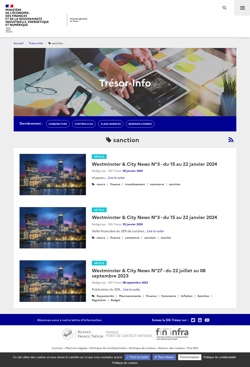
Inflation (187, 296)
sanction (174, 184)
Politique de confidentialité (108, 348)
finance (115, 184)
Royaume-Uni (105, 296)
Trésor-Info (36, 43)
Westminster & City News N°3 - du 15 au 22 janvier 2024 (154, 163)
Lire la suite (116, 177)
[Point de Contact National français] (129, 333)
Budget (115, 300)
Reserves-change (140, 123)
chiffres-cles (84, 123)
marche (166, 237)
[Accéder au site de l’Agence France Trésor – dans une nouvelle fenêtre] (82, 333)
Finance (151, 296)
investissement (135, 184)
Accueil (18, 43)
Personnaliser (189, 357)
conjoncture (58, 123)
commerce (157, 184)
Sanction (203, 296)
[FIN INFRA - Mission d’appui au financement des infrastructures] (172, 333)
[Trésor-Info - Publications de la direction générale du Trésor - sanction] (231, 139)
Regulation (99, 300)
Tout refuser (165, 357)
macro (101, 184)
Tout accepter (138, 357)
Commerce (168, 296)
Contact (57, 348)
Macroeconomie (130, 296)
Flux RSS (192, 348)
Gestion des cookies (171, 348)
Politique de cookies (142, 348)
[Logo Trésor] (77, 20)
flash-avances (111, 123)
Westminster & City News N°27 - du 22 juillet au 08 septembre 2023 (148, 272)
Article (99, 156)
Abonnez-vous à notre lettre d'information (69, 319)
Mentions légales (76, 348)
